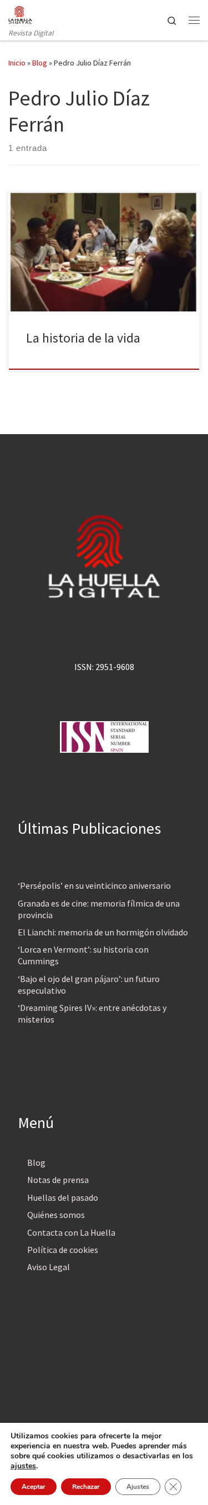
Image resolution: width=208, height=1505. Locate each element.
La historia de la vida (83, 338)
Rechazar (86, 1486)
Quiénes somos (56, 1214)
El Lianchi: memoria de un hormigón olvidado (103, 932)
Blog (39, 63)
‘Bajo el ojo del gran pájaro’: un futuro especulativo (89, 984)
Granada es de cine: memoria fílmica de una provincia (99, 909)
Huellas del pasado (62, 1197)
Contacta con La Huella (71, 1232)
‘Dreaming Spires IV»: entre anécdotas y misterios (92, 1013)
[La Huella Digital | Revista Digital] (20, 13)
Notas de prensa (58, 1179)
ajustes (23, 1466)
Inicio (17, 63)
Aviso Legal (48, 1266)
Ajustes (137, 1486)
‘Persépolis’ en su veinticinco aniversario (94, 885)
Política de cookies (62, 1249)
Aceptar (33, 1486)
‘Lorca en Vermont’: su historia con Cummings (83, 955)
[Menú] (194, 20)
